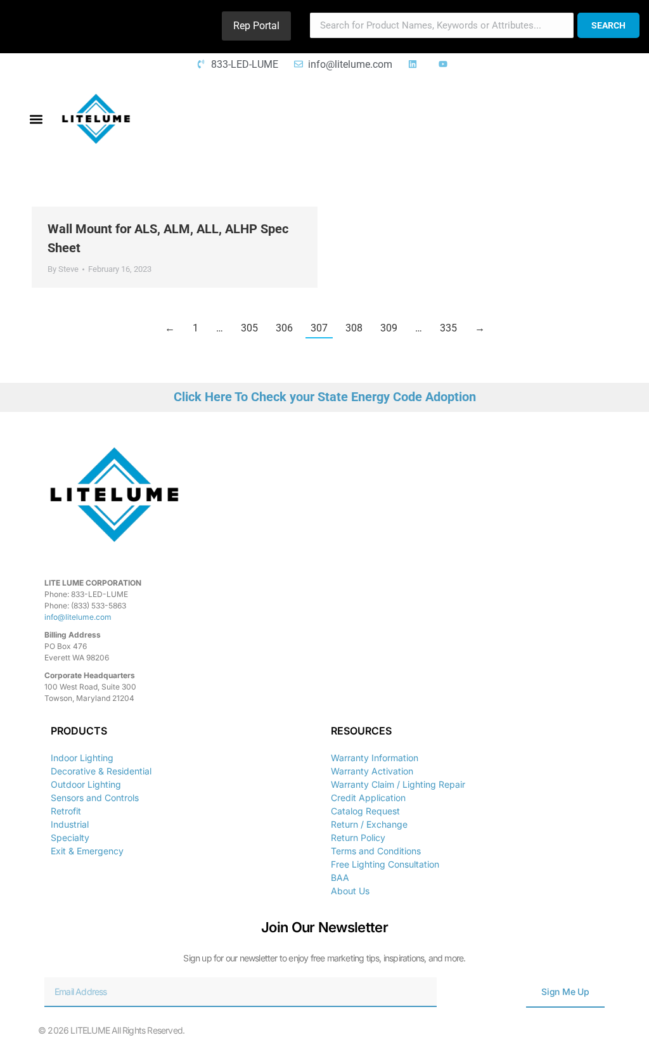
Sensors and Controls (95, 797)
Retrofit (66, 811)
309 (388, 328)
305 (249, 328)
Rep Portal (256, 26)
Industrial (70, 824)
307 (319, 328)
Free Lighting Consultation (385, 864)
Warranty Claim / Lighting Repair (398, 784)
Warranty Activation (372, 771)
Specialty (70, 837)
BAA (340, 877)
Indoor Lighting (82, 757)
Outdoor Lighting (86, 784)
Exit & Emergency (87, 850)
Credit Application (368, 797)
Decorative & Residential (101, 771)
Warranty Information (374, 757)
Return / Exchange (369, 824)
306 (284, 328)
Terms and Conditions (376, 850)
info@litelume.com (78, 617)
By (63, 269)
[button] (35, 118)
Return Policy (358, 837)
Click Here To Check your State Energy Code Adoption (325, 396)
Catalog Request (365, 811)
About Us (350, 890)
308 (354, 328)
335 (448, 328)
